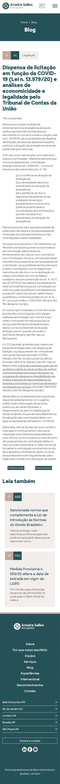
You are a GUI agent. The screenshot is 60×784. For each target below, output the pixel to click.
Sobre (30, 644)
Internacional (30, 679)
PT (42, 5)
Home (24, 22)
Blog (34, 22)
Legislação (28, 55)
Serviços (30, 662)
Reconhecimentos (30, 685)
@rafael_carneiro (30, 773)
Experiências (30, 673)
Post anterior (43, 467)
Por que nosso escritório (30, 650)
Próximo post (16, 467)
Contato (30, 691)
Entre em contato (30, 740)
